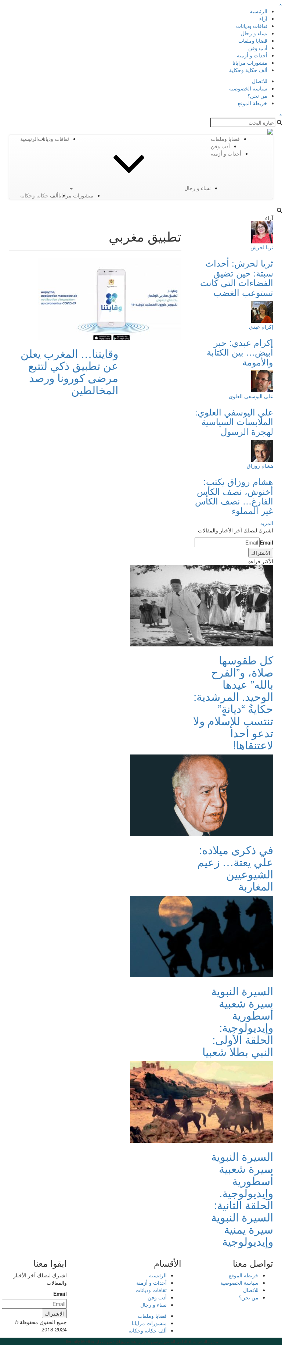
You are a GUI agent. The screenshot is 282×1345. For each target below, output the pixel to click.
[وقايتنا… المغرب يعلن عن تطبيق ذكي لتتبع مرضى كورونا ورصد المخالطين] (109, 298)
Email (266, 542)
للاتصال (259, 81)
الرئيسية (258, 11)
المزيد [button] (266, 523)
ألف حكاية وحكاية (248, 70)
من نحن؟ (257, 95)
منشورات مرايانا (249, 62)
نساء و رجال (254, 33)
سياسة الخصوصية (248, 88)
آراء (263, 18)
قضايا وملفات (252, 40)
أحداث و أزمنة (252, 55)
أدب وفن (257, 47)
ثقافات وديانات (251, 25)
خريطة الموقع (252, 103)
